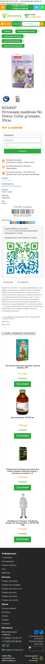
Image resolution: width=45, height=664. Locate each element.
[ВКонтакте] (11, 222)
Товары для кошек (10, 600)
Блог (4, 569)
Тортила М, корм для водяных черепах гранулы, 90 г (22, 367)
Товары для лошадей (11, 585)
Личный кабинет (9, 608)
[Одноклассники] (14, 222)
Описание (9, 282)
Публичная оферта (36, 641)
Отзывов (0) (23, 282)
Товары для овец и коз (12, 589)
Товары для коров (10, 581)
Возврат (5, 620)
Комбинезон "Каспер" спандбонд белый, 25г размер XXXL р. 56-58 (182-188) (22, 523)
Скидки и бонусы (9, 565)
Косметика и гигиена (12, 41)
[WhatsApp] (30, 222)
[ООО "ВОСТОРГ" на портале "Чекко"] (36, 649)
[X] (21, 222)
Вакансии (6, 573)
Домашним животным (12, 36)
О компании (7, 557)
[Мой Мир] (17, 222)
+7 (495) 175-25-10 (20, 6)
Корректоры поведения (13, 46)
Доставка (6, 612)
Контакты (6, 623)
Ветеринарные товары (26, 31)
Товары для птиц (9, 592)
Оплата (5, 616)
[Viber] (27, 222)
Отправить (22, 151)
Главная (7, 31)
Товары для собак (9, 596)
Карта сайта (38, 644)
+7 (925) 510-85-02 (20, 8)
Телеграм (10, 231)
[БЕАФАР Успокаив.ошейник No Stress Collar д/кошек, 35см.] (22, 71)
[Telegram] (33, 222)
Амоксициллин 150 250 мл (22, 417)
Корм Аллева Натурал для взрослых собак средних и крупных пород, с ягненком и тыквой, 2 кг (22, 471)
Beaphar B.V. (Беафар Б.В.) (11, 186)
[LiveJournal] (24, 222)
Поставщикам (8, 561)
